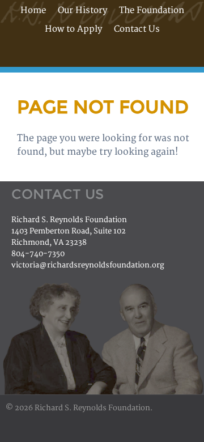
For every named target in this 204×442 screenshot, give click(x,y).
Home (33, 10)
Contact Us (137, 29)
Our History (82, 10)
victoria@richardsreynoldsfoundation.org (87, 265)
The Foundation (151, 10)
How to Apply (73, 29)
